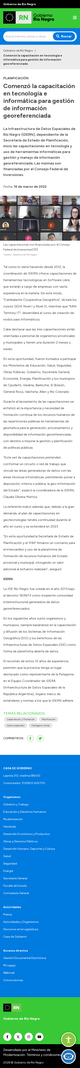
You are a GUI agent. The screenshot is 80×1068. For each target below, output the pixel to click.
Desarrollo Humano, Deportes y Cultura (29, 849)
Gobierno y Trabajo (16, 804)
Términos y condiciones (43, 1055)
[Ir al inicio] (29, 18)
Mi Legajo (9, 965)
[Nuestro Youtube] (39, 1037)
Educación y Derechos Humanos (24, 812)
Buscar (66, 36)
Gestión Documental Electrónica (24, 958)
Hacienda (9, 826)
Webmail (9, 973)
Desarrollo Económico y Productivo (26, 834)
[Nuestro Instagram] (29, 1037)
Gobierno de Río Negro (18, 50)
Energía (8, 871)
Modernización (13, 819)
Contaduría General (16, 893)
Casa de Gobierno (15, 936)
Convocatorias (13, 980)
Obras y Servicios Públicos (20, 841)
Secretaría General (15, 878)
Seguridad (10, 863)
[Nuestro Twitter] (18, 1037)
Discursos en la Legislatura (20, 929)
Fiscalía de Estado (15, 886)
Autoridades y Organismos (21, 922)
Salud (7, 856)
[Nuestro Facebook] (7, 1037)
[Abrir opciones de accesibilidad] (68, 1039)
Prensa (7, 914)
